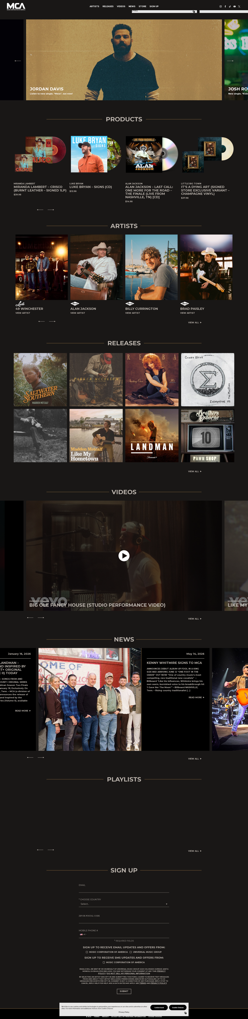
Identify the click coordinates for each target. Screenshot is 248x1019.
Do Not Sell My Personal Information (128, 973)
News (132, 6)
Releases (108, 6)
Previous (16, 61)
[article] (124, 556)
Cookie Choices (155, 1017)
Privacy (105, 1017)
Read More (21, 711)
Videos (121, 6)
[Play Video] (124, 555)
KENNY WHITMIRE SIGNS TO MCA (174, 663)
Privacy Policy (159, 983)
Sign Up (154, 6)
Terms (142, 983)
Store (142, 6)
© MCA (88, 1017)
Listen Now (39, 379)
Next (231, 61)
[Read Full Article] (89, 699)
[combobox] (83, 934)
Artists (94, 6)
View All (193, 322)
